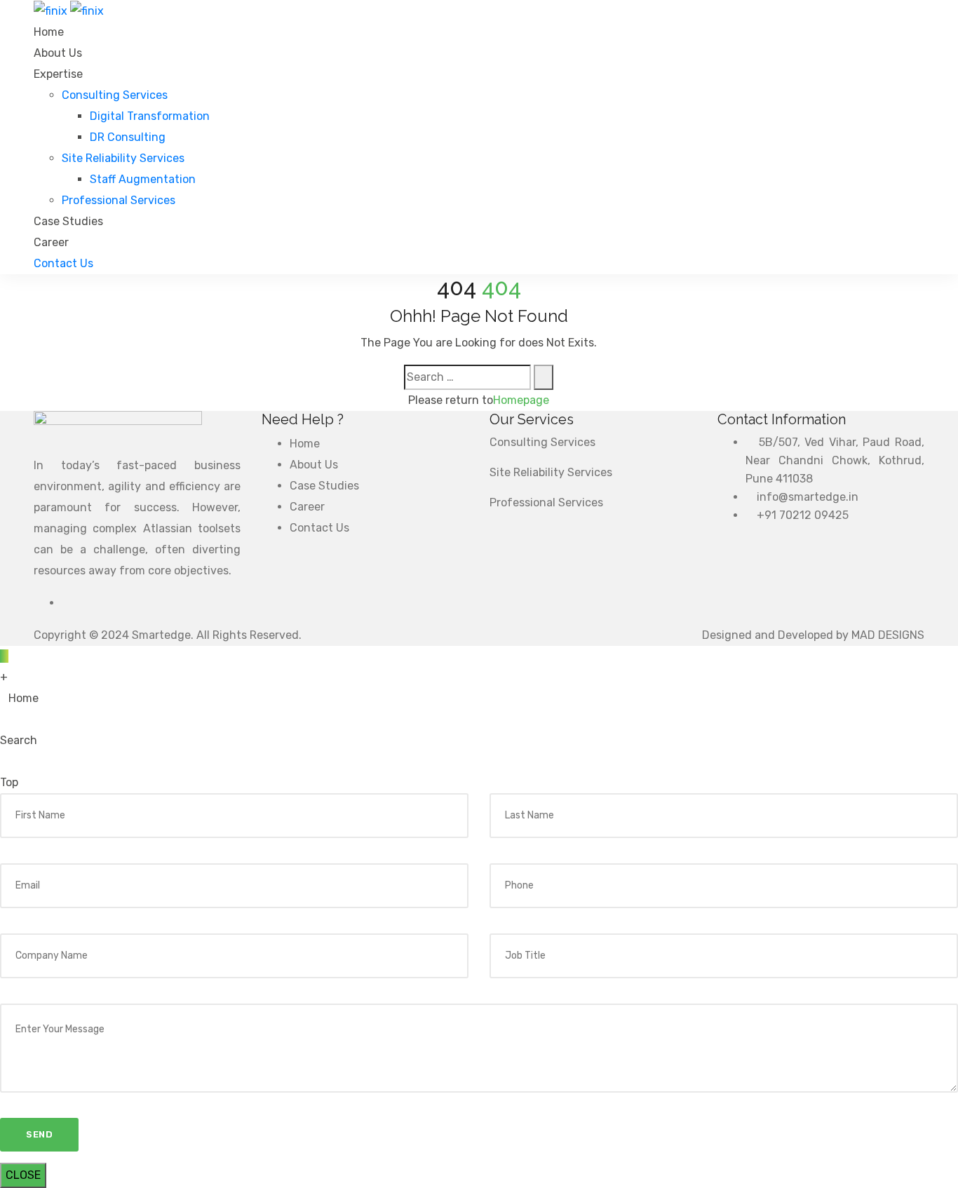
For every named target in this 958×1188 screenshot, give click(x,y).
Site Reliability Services (123, 158)
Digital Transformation (150, 116)
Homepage (521, 400)
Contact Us (319, 527)
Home (49, 32)
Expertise (58, 74)
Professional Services (118, 200)
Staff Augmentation (143, 179)
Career (51, 242)
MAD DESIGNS (887, 635)
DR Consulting (128, 137)
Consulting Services (115, 95)
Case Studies (68, 221)
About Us (58, 53)
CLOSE (23, 1175)
